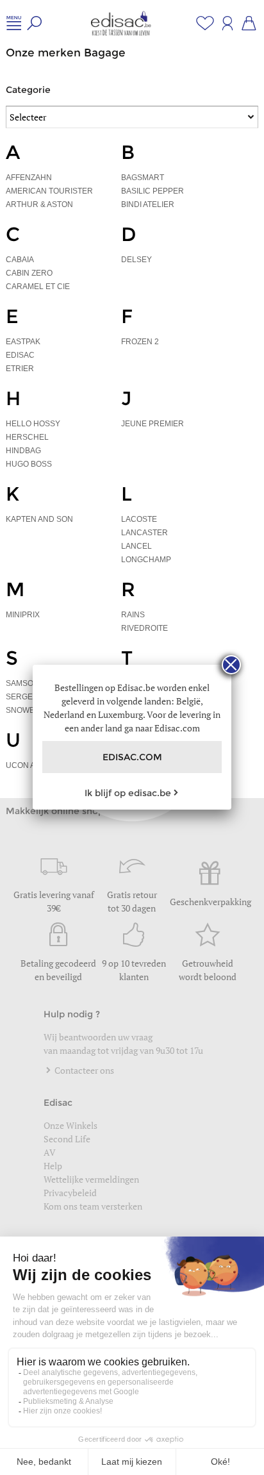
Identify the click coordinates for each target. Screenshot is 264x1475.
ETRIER (20, 368)
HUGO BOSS (29, 464)
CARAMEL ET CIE (38, 286)
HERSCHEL (27, 437)
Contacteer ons (83, 1070)
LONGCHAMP (146, 559)
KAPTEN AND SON (39, 519)
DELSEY (136, 259)
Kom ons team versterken (94, 1206)
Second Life (67, 1139)
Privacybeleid (70, 1193)
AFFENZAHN (29, 177)
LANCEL (136, 546)
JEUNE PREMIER (152, 423)
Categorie (28, 90)
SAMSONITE (28, 683)
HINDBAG (23, 450)
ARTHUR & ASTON (39, 204)
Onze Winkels (70, 1125)
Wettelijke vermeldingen (91, 1179)
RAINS (133, 614)
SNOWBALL (27, 710)
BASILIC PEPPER (152, 191)
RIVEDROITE (144, 628)
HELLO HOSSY (33, 423)
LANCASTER (144, 532)
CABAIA (20, 259)
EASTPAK (23, 341)
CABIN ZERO (29, 273)
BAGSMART (142, 177)
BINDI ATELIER (147, 204)
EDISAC (20, 355)
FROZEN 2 (140, 341)
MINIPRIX (23, 614)
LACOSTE (139, 519)
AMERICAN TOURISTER (49, 191)
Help (53, 1166)
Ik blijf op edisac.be (128, 793)
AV (50, 1152)
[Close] (231, 664)
